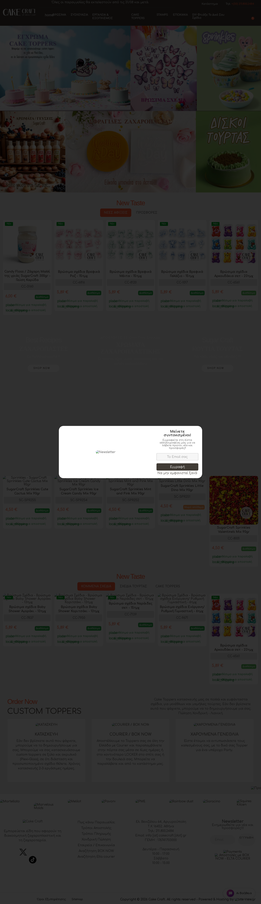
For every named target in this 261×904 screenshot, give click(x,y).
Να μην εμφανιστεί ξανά (177, 473)
